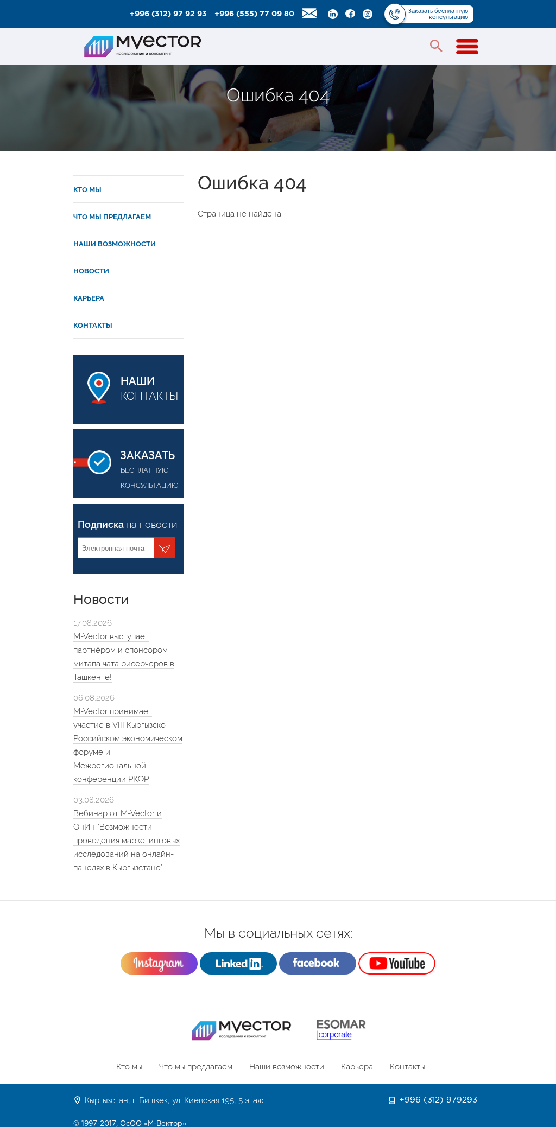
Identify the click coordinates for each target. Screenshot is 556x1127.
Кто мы (87, 190)
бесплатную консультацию (150, 469)
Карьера (88, 298)
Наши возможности (114, 244)
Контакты (92, 325)
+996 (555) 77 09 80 (254, 14)
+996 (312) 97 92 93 (168, 14)
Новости (91, 271)
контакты (149, 388)
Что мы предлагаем (112, 217)
